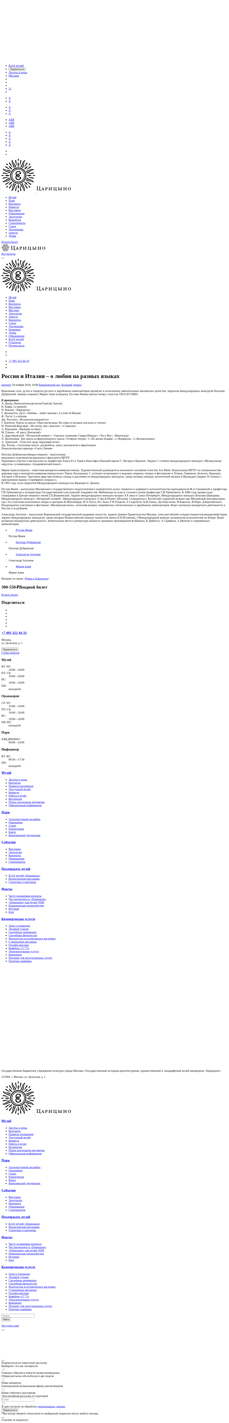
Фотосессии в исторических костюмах (32, 938)
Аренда (13, 232)
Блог (11, 912)
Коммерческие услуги (18, 919)
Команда (14, 792)
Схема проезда (10, 652)
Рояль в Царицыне (36, 578)
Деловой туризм (18, 928)
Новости (14, 207)
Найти (6, 1319)
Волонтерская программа (24, 878)
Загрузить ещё (10, 1325)
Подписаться (16, 345)
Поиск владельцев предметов (27, 802)
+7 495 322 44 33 (14, 633)
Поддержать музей (15, 869)
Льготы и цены (18, 779)
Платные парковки (20, 961)
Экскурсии (15, 216)
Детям (12, 235)
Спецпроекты (17, 223)
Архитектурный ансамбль (24, 819)
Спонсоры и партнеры (22, 882)
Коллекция (15, 798)
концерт (6, 384)
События (8, 842)
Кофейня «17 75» (19, 948)
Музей (12, 197)
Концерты (15, 219)
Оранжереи (16, 822)
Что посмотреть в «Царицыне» (27, 899)
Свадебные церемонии (22, 932)
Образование (17, 213)
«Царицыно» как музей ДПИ (26, 902)
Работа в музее (17, 795)
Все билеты (8, 253)
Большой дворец (71, 384)
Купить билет (9, 241)
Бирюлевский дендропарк (24, 835)
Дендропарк (16, 229)
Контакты (15, 203)
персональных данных (51, 1406)
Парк (12, 200)
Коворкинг (15, 954)
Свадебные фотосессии (23, 935)
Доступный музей (20, 789)
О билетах (15, 342)
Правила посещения (21, 786)
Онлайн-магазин (19, 945)
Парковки (15, 329)
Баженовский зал (49, 384)
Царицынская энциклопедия (26, 905)
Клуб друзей (16, 339)
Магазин (14, 310)
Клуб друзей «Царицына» (24, 875)
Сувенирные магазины (23, 941)
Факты (6, 889)
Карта (12, 832)
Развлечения (16, 828)
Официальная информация (25, 805)
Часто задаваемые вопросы (25, 895)
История (14, 908)
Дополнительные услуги (24, 951)
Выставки (15, 210)
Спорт (12, 226)
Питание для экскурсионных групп (30, 957)
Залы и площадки (19, 925)
